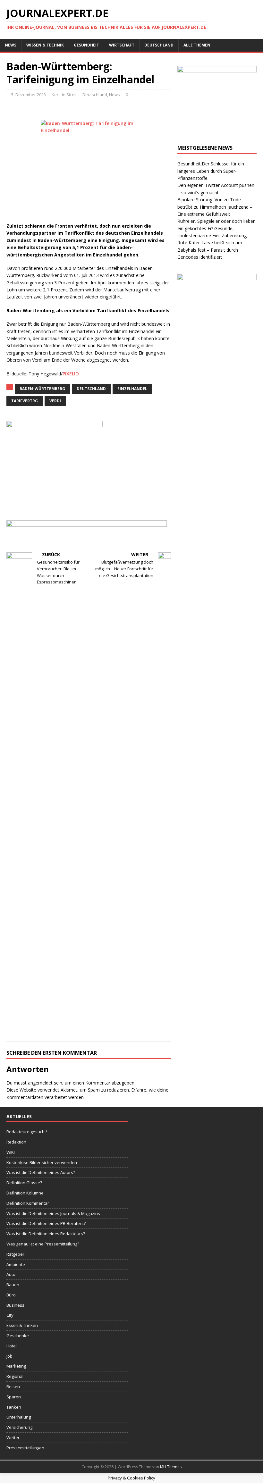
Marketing (16, 1366)
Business (15, 1305)
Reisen (13, 1386)
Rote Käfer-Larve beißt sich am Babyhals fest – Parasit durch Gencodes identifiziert (209, 249)
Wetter (13, 1437)
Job (9, 1356)
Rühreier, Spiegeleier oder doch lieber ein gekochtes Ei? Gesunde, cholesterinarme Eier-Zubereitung (216, 228)
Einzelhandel (132, 388)
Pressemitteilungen (25, 1448)
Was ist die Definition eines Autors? (40, 1172)
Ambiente (15, 1264)
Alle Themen (196, 45)
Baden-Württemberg (42, 388)
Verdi (55, 401)
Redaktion (16, 1142)
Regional (14, 1376)
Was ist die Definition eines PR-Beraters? (46, 1223)
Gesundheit (86, 45)
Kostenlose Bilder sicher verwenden (41, 1162)
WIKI (10, 1152)
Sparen (13, 1397)
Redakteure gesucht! (26, 1132)
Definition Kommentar (27, 1203)
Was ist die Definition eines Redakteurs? (45, 1233)
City (9, 1315)
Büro (11, 1295)
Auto (10, 1274)
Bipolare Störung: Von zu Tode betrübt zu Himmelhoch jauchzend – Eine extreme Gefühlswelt (214, 207)
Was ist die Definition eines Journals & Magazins (53, 1213)
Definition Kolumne (25, 1193)
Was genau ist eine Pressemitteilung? (42, 1244)
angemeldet (40, 1083)
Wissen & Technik (45, 45)
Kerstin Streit (64, 94)
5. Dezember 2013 (28, 94)
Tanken (13, 1407)
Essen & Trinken (22, 1325)
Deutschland (159, 45)
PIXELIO (71, 374)
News (10, 45)
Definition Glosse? (24, 1183)
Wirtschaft (121, 45)
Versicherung (19, 1427)
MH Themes (171, 1467)
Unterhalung (18, 1417)
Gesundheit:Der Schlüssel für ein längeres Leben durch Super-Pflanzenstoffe (210, 171)
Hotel (11, 1346)
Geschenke (17, 1335)
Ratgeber (15, 1254)
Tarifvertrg (24, 401)
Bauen (12, 1284)
